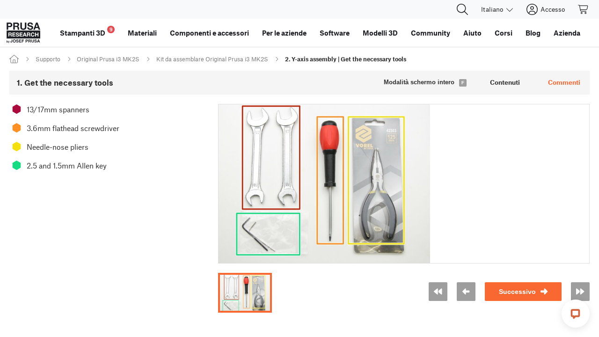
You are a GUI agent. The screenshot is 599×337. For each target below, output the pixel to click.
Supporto (48, 59)
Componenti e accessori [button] (209, 33)
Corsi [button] (503, 33)
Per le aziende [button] (284, 33)
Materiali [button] (142, 33)
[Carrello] (583, 9)
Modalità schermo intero (419, 82)
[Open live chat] (576, 314)
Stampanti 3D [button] (86, 31)
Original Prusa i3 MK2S (108, 59)
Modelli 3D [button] (380, 33)
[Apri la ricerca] (462, 9)
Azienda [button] (567, 33)
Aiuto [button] (472, 33)
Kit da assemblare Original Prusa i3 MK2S (212, 59)
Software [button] (335, 33)
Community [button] (430, 33)
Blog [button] (533, 33)
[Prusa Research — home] (23, 32)
